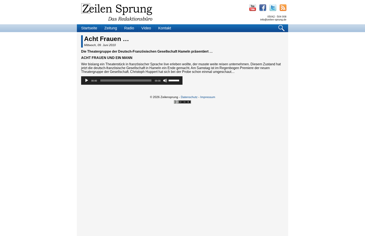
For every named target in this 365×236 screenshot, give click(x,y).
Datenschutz (189, 97)
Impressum (207, 97)
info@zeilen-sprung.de (273, 19)
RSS (283, 7)
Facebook (262, 7)
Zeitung (110, 28)
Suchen (281, 28)
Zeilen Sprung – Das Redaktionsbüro (117, 12)
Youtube (252, 7)
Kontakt (164, 28)
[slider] (174, 80)
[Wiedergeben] (86, 80)
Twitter (273, 7)
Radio (129, 28)
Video (146, 28)
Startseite (89, 28)
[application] (131, 80)
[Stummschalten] (165, 80)
